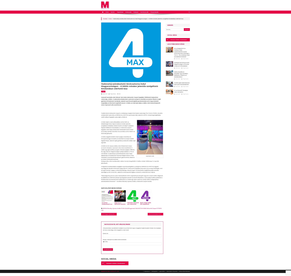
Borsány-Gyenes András (114, 208)
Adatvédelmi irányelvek (171, 271)
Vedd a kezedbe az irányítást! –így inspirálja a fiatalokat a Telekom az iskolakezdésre (181, 74)
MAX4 (144, 208)
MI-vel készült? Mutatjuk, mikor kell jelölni (181, 91)
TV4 (102, 210)
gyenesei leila (134, 208)
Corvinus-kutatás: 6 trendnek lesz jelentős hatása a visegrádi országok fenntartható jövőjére (156, 214)
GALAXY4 (127, 208)
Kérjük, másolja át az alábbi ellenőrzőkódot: (114, 239)
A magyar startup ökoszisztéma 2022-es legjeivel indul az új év (110, 214)
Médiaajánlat (154, 271)
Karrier (113, 12)
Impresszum (147, 271)
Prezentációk (154, 12)
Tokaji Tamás (113, 93)
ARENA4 (104, 208)
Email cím (105, 233)
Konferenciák (144, 12)
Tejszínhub (120, 12)
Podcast (136, 12)
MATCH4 (140, 208)
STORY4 (159, 208)
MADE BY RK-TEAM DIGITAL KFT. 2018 (110, 271)
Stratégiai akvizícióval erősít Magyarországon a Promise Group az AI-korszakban (181, 64)
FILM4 (123, 208)
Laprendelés (162, 271)
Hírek (107, 12)
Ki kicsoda (128, 12)
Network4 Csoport (152, 208)
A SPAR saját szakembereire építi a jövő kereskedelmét (182, 83)
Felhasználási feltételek (184, 271)
